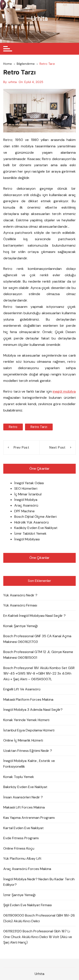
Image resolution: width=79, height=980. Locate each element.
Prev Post (21, 447)
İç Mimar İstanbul (27, 494)
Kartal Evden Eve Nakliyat (23, 828)
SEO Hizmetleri (25, 488)
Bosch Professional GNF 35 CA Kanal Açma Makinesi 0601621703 (37, 639)
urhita (12, 82)
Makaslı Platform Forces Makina (28, 699)
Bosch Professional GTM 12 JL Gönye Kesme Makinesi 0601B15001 (38, 655)
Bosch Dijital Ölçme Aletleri (35, 516)
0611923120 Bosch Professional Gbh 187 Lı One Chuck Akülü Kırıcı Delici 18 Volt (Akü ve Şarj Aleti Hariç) (37, 937)
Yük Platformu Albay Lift (22, 858)
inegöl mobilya (64, 391)
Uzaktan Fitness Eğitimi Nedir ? (27, 750)
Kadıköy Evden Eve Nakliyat (35, 527)
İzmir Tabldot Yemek (30, 533)
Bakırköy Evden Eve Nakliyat (25, 787)
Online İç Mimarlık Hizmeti (23, 740)
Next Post (57, 447)
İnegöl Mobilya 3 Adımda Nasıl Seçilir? (33, 709)
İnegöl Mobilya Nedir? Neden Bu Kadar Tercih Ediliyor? (39, 882)
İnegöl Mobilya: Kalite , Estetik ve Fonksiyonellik (29, 763)
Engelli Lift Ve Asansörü (21, 689)
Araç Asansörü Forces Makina (27, 868)
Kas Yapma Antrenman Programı (29, 817)
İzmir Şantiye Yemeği (19, 895)
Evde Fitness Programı (21, 838)
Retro (13, 427)
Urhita (39, 18)
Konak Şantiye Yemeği (20, 626)
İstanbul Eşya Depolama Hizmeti (28, 730)
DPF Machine (24, 511)
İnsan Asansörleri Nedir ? (23, 797)
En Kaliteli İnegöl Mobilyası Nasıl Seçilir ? (34, 615)
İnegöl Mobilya (25, 499)
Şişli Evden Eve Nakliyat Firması (27, 905)
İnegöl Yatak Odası (29, 483)
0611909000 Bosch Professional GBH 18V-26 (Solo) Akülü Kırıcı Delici (39, 918)
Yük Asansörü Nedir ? (20, 595)
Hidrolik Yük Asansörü (31, 522)
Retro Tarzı (39, 427)
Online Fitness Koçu (18, 848)
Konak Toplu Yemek (18, 776)
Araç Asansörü (26, 505)
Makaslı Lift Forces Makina (24, 807)
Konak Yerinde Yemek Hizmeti (26, 720)
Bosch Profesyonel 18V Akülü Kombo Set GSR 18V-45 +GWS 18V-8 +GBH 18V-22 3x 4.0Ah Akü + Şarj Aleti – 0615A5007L (39, 673)
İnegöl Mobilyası (27, 539)
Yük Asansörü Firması (20, 605)
